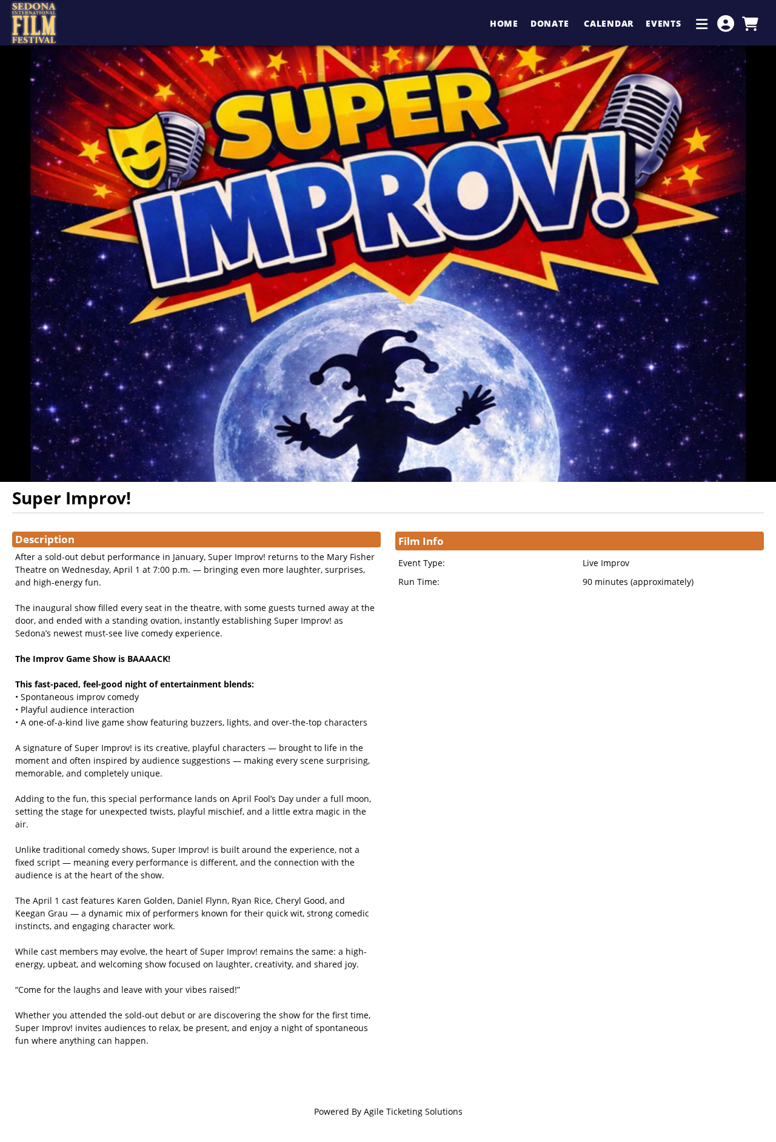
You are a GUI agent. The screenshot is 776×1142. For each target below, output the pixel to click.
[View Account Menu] (725, 23)
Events (665, 23)
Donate (551, 23)
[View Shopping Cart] (749, 23)
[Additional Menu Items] (702, 23)
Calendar (609, 23)
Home (504, 23)
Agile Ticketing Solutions (413, 1111)
